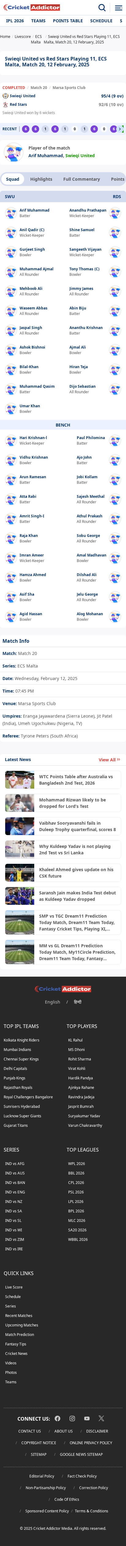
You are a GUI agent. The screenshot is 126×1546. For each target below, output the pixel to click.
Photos (11, 1372)
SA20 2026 (77, 1230)
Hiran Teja (78, 366)
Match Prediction (19, 1334)
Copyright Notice (38, 1442)
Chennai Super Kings (21, 1059)
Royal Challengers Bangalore (28, 1097)
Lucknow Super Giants (22, 1116)
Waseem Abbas (33, 308)
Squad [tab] (12, 179)
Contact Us (29, 1431)
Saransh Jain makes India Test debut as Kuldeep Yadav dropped (77, 896)
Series (10, 1306)
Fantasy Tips (15, 1344)
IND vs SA (13, 1211)
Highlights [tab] (41, 179)
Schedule (101, 21)
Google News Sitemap (81, 1454)
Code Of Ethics (66, 1499)
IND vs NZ (13, 1201)
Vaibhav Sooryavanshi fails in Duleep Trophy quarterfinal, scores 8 (77, 826)
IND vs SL (13, 1220)
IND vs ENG (15, 1192)
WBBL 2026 (78, 1239)
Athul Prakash (89, 516)
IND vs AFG (14, 1163)
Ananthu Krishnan (86, 327)
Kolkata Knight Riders (21, 1040)
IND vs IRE (14, 1249)
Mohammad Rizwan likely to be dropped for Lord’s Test (72, 803)
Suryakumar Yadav (84, 1116)
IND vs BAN (15, 1182)
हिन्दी (77, 1002)
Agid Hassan (31, 613)
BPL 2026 (76, 1211)
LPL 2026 (75, 1201)
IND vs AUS (15, 1173)
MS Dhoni (76, 1049)
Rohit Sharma (79, 1059)
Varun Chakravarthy (85, 1125)
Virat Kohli (76, 1068)
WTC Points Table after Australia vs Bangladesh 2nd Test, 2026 (76, 780)
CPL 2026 (76, 1182)
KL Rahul (75, 1040)
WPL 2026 (76, 1163)
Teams (38, 21)
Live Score (14, 1287)
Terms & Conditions (91, 1511)
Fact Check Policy (82, 1476)
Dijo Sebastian (82, 386)
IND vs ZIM (14, 1239)
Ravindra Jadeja (81, 1097)
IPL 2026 (15, 21)
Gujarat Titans (16, 1125)
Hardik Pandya (80, 1078)
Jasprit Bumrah (81, 1106)
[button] (120, 129)
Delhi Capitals (15, 1068)
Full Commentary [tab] (81, 179)
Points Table (68, 21)
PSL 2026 (76, 1192)
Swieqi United (22, 95)
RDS (117, 196)
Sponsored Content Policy (47, 1511)
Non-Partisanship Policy (46, 1487)
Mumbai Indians (17, 1049)
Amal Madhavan (91, 555)
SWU (10, 196)
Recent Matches (18, 1315)
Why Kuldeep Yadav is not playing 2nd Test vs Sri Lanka (75, 849)
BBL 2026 (76, 1173)
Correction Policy (93, 1487)
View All (107, 760)
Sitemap (38, 1454)
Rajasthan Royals (18, 1087)
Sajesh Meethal (91, 496)
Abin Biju (77, 308)
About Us (63, 1431)
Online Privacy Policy (91, 1442)
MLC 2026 (76, 1220)
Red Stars (18, 104)
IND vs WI (13, 1230)
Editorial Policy (41, 1476)
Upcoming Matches (21, 1325)
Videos (11, 1363)
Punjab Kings (14, 1078)
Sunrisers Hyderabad (22, 1106)
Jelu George (87, 594)
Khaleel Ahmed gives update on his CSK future (76, 873)
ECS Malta (27, 666)
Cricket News (16, 1353)
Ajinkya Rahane (81, 1087)
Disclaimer (97, 1431)
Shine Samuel (81, 229)
